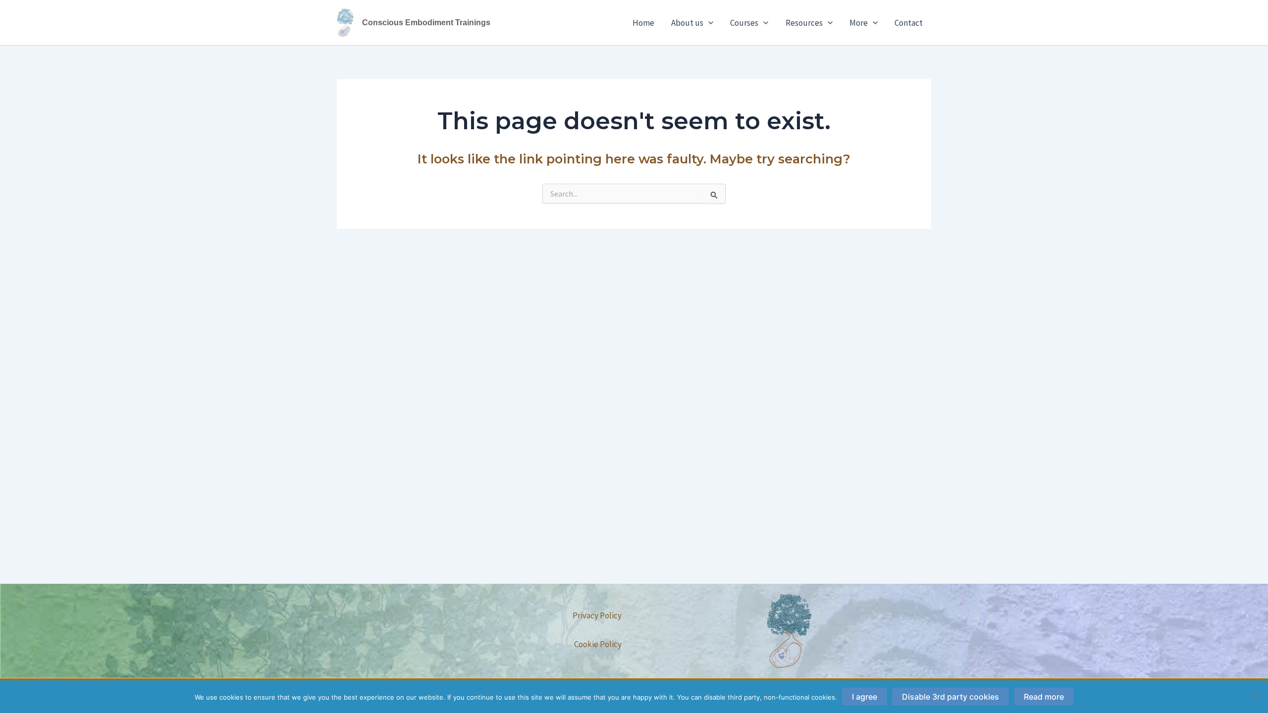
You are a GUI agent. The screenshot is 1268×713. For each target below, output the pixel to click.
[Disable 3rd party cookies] (1256, 697)
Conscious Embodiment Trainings (426, 22)
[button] (708, 23)
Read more (1044, 697)
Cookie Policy (598, 644)
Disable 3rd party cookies (950, 697)
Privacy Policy (597, 615)
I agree (864, 697)
